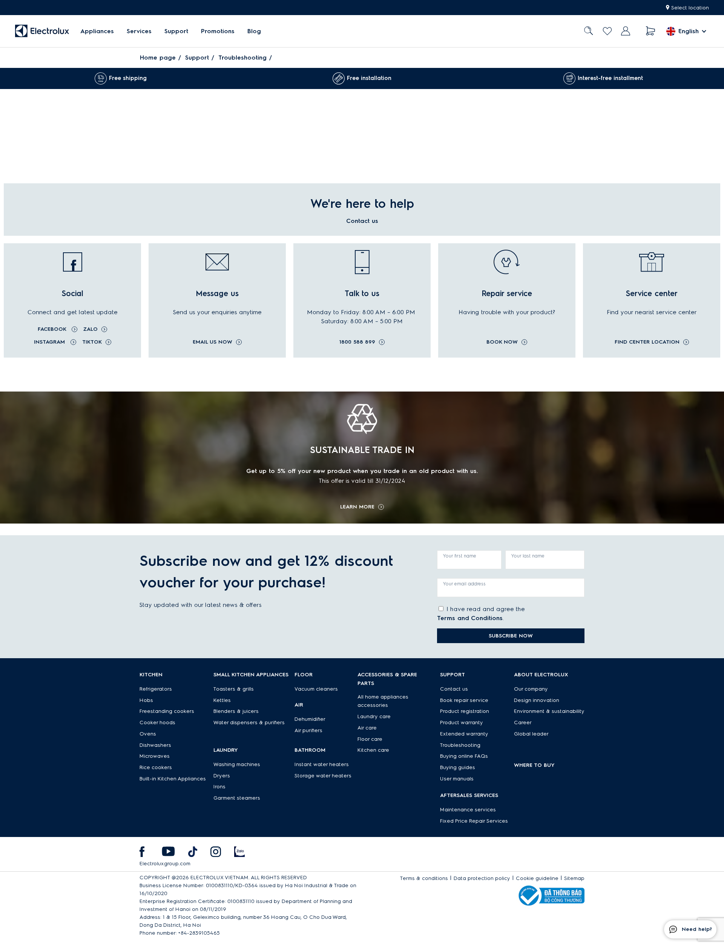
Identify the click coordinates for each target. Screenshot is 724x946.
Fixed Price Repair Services (474, 821)
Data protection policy (482, 878)
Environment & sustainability (549, 711)
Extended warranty (464, 734)
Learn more (357, 507)
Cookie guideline (537, 878)
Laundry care (374, 716)
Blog (254, 31)
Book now (502, 342)
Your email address (464, 584)
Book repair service (464, 700)
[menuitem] (97, 31)
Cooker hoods (157, 722)
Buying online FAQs (464, 756)
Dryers (221, 775)
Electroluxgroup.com (165, 863)
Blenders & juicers (236, 711)
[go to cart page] (650, 31)
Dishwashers (155, 745)
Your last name (528, 556)
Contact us (454, 689)
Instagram (50, 342)
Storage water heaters (323, 775)
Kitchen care (373, 750)
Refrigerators (156, 689)
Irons (219, 786)
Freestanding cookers (167, 711)
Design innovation (536, 700)
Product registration (464, 711)
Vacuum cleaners (316, 689)
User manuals (457, 779)
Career (523, 722)
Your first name (459, 556)
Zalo (90, 329)
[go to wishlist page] (607, 31)
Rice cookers (156, 767)
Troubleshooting (242, 57)
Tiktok (92, 342)
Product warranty (461, 722)
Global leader (531, 734)
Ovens (148, 734)
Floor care (369, 739)
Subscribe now (511, 636)
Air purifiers (308, 730)
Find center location (647, 342)
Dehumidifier (310, 719)
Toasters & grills (233, 689)
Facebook (53, 329)
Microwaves (155, 756)
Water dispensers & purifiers (249, 722)
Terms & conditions (424, 878)
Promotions (218, 31)
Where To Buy (534, 765)
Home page (158, 57)
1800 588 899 (357, 342)
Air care (367, 728)
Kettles (222, 700)
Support (176, 31)
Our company (531, 689)
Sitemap (574, 878)
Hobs (146, 700)
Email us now (212, 342)
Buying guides (457, 767)
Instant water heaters (322, 764)
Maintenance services (468, 809)
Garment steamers (236, 798)
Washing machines (236, 764)
